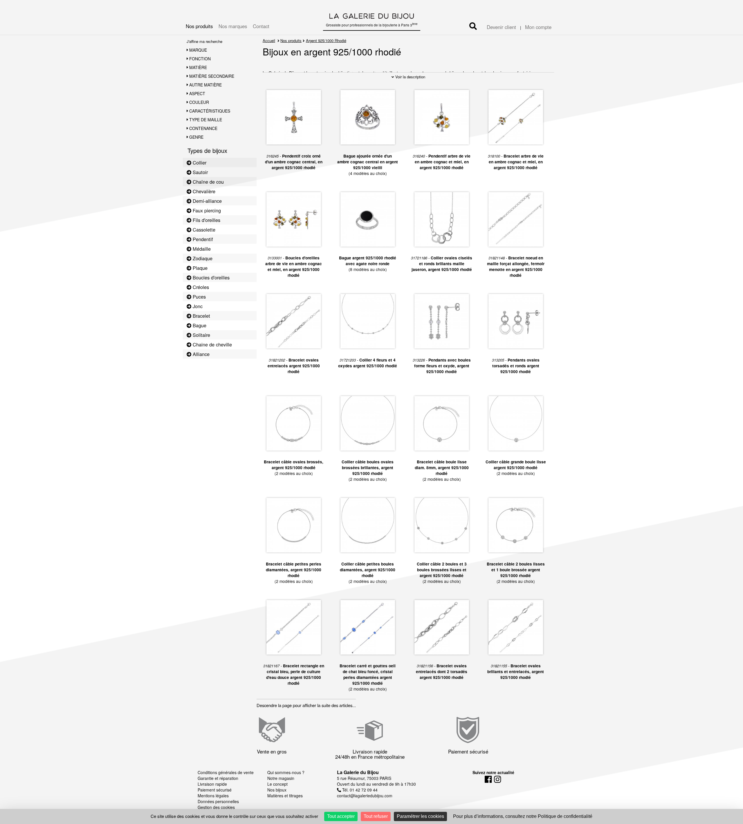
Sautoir (199, 172)
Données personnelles (218, 801)
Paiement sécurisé (215, 790)
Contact (261, 26)
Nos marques (233, 26)
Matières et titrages (285, 795)
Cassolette (203, 229)
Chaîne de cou (207, 181)
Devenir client (501, 27)
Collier (198, 162)
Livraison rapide (212, 784)
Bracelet (200, 315)
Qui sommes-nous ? (285, 772)
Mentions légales (213, 795)
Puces (198, 296)
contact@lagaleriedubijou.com (364, 795)
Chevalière (203, 191)
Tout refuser (376, 816)
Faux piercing (206, 210)
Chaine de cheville (211, 344)
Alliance (200, 353)
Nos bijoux (276, 790)
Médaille (201, 248)
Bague (198, 325)
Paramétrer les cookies (420, 816)
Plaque (199, 267)
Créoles (200, 286)
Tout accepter (341, 816)
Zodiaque (201, 258)
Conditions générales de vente (226, 772)
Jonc (197, 306)
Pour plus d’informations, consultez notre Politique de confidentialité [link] (522, 816)
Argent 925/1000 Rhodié (326, 40)
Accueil (269, 40)
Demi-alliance (206, 200)
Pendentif (202, 239)
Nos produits (199, 26)
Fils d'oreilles (205, 219)
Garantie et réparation (218, 778)
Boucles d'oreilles (210, 277)
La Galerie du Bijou (358, 772)
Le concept (277, 784)
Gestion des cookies (216, 807)
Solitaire (200, 334)
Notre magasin (280, 778)
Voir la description (409, 76)
